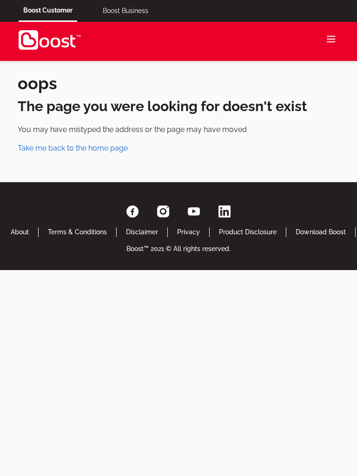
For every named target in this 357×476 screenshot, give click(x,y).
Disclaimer (142, 232)
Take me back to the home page (73, 148)
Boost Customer (48, 10)
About (20, 232)
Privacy (188, 232)
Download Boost (321, 232)
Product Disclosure (248, 232)
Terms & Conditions (77, 232)
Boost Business (125, 10)
